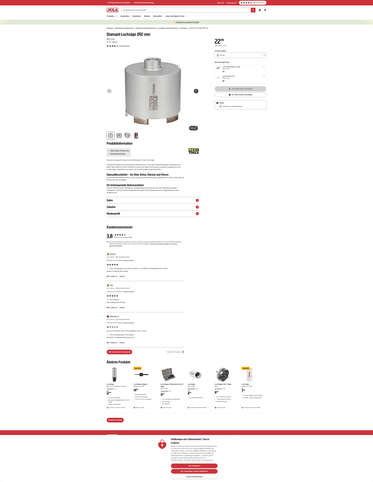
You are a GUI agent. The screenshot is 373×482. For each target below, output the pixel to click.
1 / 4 (192, 128)
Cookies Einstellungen (194, 477)
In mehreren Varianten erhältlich (117, 407)
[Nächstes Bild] (196, 91)
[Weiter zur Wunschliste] (259, 10)
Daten (110, 200)
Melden (122, 276)
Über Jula (220, 2)
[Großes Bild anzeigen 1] (152, 91)
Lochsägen (183, 28)
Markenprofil (113, 213)
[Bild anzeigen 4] (136, 136)
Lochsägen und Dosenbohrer (168, 28)
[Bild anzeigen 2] (119, 136)
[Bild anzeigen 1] (110, 136)
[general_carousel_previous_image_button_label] (109, 91)
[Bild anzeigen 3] (128, 136)
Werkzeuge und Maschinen (124, 28)
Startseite (110, 28)
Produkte (110, 16)
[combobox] (188, 10)
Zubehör (111, 207)
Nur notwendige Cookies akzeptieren (194, 471)
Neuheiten (136, 16)
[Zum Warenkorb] (265, 10)
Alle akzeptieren (194, 466)
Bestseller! (157, 16)
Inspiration (124, 16)
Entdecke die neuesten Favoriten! (187, 22)
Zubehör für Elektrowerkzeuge (145, 28)
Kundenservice (231, 2)
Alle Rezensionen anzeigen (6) (119, 352)
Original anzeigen (128, 260)
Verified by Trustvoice (174, 352)
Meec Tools (111, 39)
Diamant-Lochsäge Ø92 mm (198, 28)
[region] (186, 458)
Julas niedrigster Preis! (175, 16)
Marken (147, 16)
